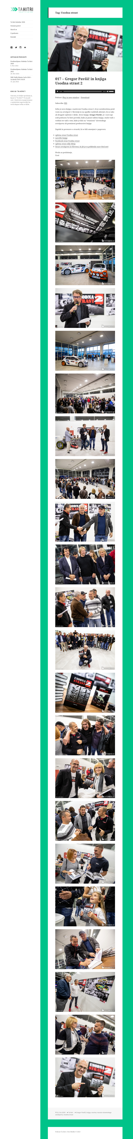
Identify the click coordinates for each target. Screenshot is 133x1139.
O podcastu (14, 33)
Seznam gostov (15, 26)
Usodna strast (68, 1115)
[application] (85, 91)
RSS (65, 103)
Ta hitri (70, 1112)
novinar (93, 1112)
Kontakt (13, 37)
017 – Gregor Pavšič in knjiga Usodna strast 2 (80, 80)
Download (85, 97)
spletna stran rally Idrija (65, 144)
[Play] (58, 91)
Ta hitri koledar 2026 (17, 22)
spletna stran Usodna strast (66, 135)
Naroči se (13, 30)
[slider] (111, 91)
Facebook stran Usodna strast (67, 141)
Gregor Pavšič (81, 1112)
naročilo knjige (61, 138)
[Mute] (107, 91)
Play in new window (71, 97)
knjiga (88, 1112)
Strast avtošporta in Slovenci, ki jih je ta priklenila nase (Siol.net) (81, 146)
